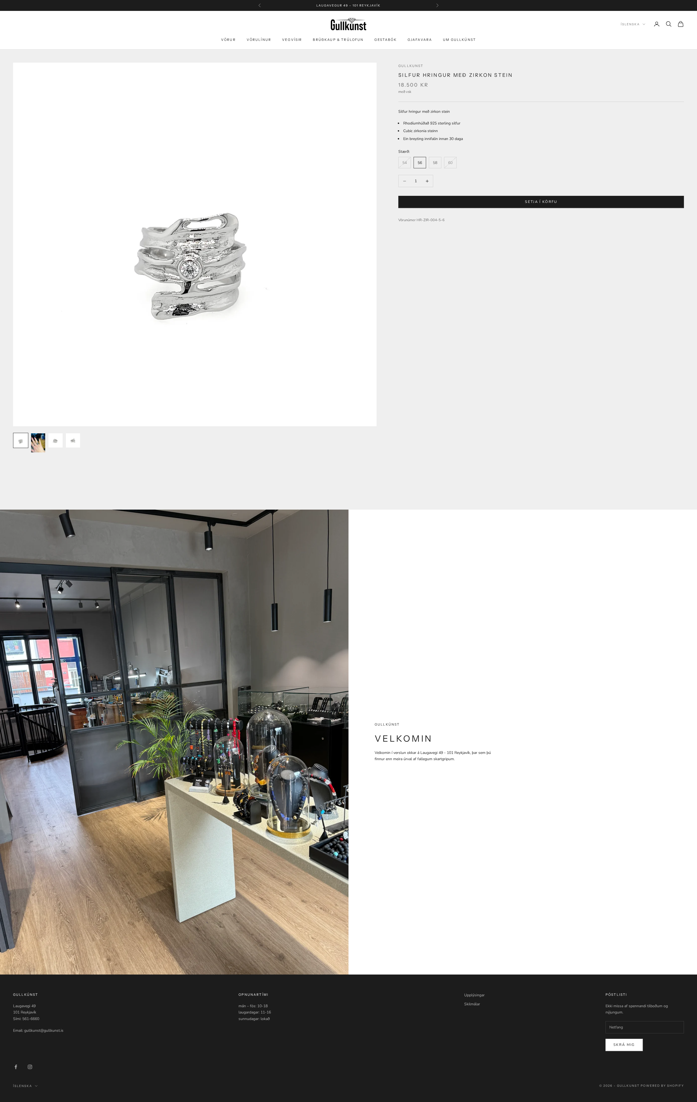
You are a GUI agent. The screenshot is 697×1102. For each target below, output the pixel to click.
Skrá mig (624, 1044)
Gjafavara (420, 40)
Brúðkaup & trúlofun (338, 40)
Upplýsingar (474, 995)
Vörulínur (259, 40)
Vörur (228, 40)
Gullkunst (410, 66)
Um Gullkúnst (459, 40)
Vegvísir (292, 40)
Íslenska (630, 24)
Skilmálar (472, 1004)
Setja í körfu (541, 201)
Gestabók (385, 40)
